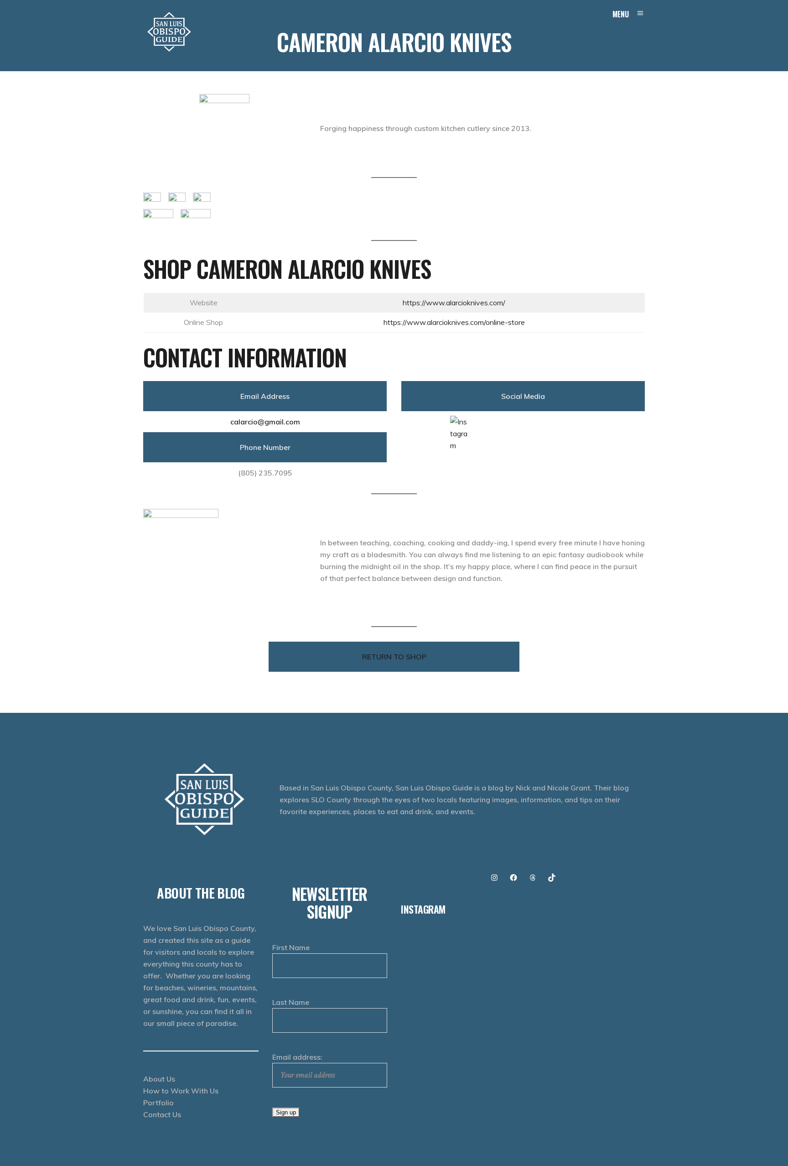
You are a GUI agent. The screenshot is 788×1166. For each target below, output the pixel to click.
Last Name (290, 1002)
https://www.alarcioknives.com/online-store (454, 322)
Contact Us (162, 1114)
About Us (159, 1078)
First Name (291, 947)
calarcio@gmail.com (265, 421)
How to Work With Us (180, 1090)
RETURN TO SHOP (394, 656)
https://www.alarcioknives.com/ (454, 302)
